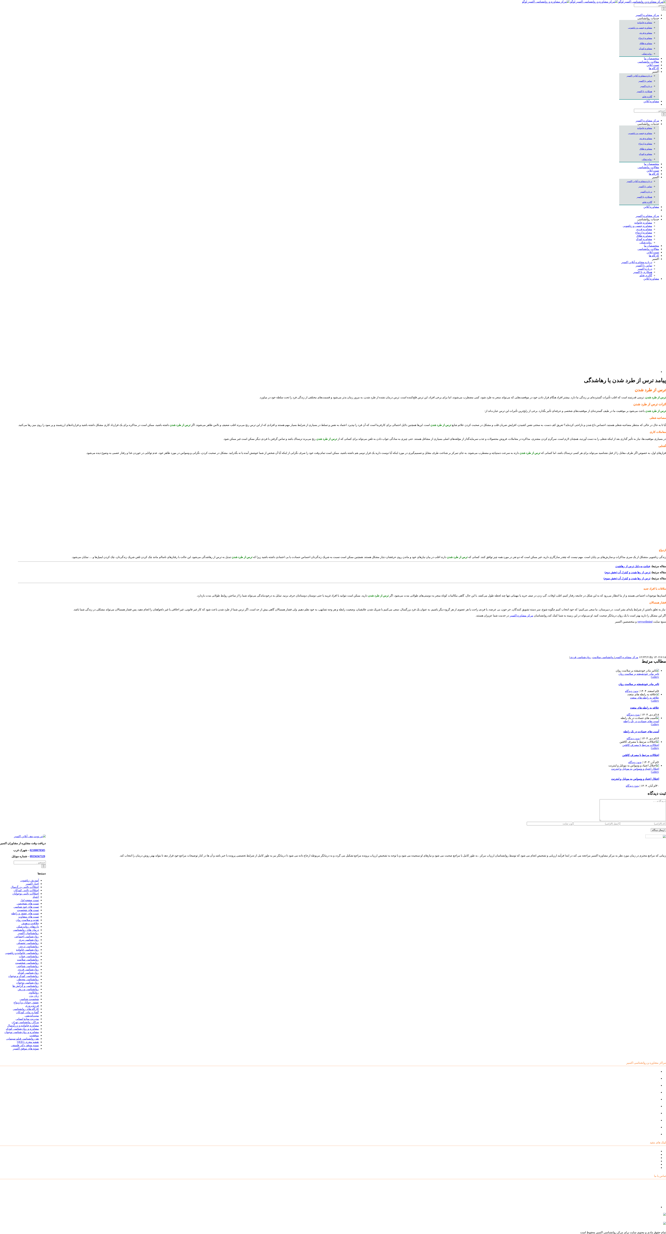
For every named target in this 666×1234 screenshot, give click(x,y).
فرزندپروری (32, 1005)
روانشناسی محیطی (28, 979)
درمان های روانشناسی (26, 929)
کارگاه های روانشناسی (26, 1009)
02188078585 (37, 850)
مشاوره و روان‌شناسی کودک (22, 1028)
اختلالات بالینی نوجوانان (25, 893)
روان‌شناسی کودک (28, 972)
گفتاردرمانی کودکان (27, 1012)
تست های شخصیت (28, 910)
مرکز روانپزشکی (649, 1092)
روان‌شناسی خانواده (27, 949)
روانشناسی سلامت (603, 657)
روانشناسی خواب (29, 956)
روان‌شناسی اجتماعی (26, 936)
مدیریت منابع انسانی (27, 1018)
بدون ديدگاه (631, 691)
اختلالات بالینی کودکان (26, 890)
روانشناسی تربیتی (28, 946)
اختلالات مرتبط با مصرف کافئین (640, 745)
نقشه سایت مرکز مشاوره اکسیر (640, 1151)
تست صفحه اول (29, 900)
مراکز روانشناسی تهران (25, 1022)
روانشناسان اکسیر (28, 933)
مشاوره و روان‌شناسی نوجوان (21, 1032)
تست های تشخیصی (28, 903)
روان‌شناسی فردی (580, 657)
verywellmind (644, 621)
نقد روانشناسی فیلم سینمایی (22, 1038)
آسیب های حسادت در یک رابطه (641, 721)
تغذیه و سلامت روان (27, 919)
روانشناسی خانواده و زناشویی (22, 952)
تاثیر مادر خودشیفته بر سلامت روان (638, 673)
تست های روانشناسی (646, 1157)
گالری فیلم (652, 1167)
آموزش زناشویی (29, 880)
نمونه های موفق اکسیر (26, 1048)
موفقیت (34, 1035)
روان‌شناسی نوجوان (27, 982)
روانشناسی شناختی (27, 966)
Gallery (655, 676)
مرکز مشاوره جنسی (647, 1113)
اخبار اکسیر (32, 883)
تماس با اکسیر (651, 1164)
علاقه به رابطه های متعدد (644, 697)
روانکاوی (34, 992)
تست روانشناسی (649, 1134)
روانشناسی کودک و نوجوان (23, 976)
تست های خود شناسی (26, 906)
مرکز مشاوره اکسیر (626, 657)
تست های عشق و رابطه (25, 913)
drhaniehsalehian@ (633, 1224)
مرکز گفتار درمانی (648, 1085)
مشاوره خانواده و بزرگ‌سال (23, 1025)
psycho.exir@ (631, 1215)
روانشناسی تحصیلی (27, 943)
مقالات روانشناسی (648, 1161)
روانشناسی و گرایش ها (25, 985)
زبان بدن (34, 995)
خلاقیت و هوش (30, 923)
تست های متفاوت (28, 916)
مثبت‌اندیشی (32, 1015)
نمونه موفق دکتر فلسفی (25, 1045)
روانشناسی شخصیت (27, 962)
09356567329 (37, 856)
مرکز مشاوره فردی (647, 1120)
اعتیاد (36, 896)
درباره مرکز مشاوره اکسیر (643, 1154)
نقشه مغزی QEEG (28, 1041)
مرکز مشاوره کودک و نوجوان (642, 1071)
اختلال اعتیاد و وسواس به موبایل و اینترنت (635, 768)
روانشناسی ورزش (28, 989)
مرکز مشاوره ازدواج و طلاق (643, 1127)
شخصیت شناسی (29, 999)
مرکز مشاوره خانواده (647, 1106)
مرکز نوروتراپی (650, 1078)
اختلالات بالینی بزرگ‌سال (25, 886)
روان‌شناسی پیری (29, 939)
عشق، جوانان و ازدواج (26, 1002)
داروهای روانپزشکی (27, 926)
